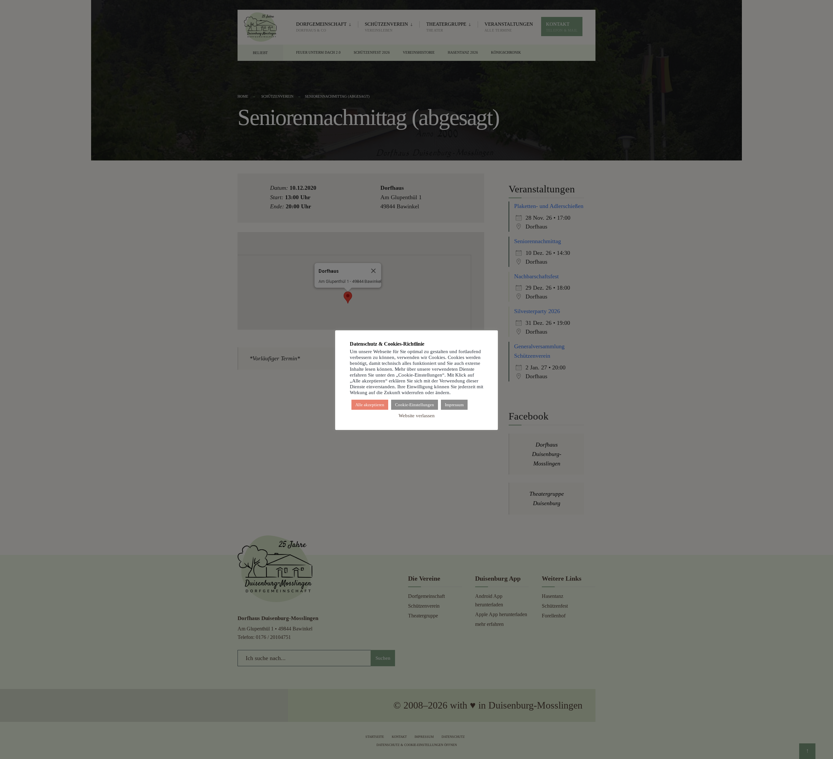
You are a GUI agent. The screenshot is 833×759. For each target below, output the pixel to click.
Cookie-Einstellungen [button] (414, 404)
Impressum (454, 404)
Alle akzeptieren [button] (369, 404)
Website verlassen (417, 415)
